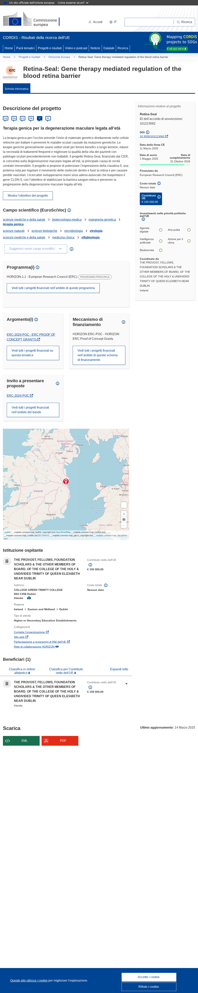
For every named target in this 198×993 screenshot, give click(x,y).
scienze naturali (14, 230)
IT (40, 118)
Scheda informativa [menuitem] (16, 88)
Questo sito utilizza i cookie (29, 980)
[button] (113, 22)
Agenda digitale (144, 229)
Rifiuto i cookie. (149, 986)
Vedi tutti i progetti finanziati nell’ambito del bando (30, 410)
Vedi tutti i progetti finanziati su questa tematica (32, 353)
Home (9, 48)
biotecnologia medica (67, 219)
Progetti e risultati (50, 48)
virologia (96, 230)
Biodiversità (147, 250)
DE (5, 118)
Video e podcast (76, 48)
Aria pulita (174, 229)
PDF (63, 740)
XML (24, 740)
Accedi (97, 22)
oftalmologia (90, 237)
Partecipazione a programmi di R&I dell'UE (47, 641)
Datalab (108, 48)
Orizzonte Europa (59, 57)
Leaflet (7, 532)
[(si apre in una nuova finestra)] (34, 19)
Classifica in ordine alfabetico (22, 671)
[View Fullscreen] (124, 505)
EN (14, 118)
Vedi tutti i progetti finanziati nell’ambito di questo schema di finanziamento (98, 355)
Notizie (95, 48)
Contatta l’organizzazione (47, 632)
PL (48, 118)
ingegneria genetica (102, 219)
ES (22, 118)
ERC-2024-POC (20, 395)
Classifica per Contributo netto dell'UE (66, 671)
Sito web (38, 636)
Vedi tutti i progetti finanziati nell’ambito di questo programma (53, 288)
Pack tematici (25, 48)
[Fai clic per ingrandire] (126, 684)
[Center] (124, 519)
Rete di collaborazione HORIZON (47, 646)
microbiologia (73, 230)
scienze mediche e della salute (24, 219)
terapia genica (13, 224)
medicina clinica (63, 237)
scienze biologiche (44, 230)
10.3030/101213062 (152, 136)
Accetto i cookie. (149, 977)
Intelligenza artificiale (147, 240)
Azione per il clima (175, 240)
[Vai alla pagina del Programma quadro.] (10, 72)
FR (31, 118)
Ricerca (123, 48)
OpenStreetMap (63, 532)
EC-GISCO (43, 535)
